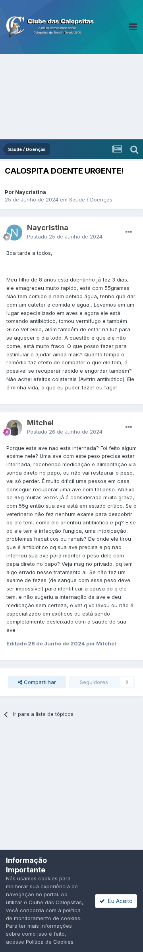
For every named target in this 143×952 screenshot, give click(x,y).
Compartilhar (39, 682)
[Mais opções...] (129, 232)
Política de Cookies (49, 941)
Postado (64, 236)
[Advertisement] (71, 96)
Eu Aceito (119, 900)
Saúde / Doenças (90, 199)
